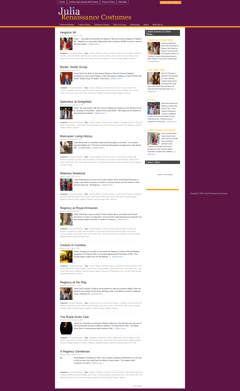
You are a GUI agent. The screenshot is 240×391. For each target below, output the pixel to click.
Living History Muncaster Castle (109, 162)
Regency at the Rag (73, 282)
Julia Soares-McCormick (93, 58)
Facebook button (229, 3)
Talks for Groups (119, 25)
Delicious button (207, 3)
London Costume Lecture (75, 308)
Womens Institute (75, 274)
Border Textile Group (73, 67)
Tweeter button (233, 3)
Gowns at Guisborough (160, 40)
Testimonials (135, 25)
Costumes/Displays (66, 25)
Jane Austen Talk (77, 58)
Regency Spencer (129, 58)
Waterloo (113, 199)
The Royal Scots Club (74, 317)
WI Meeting (64, 274)
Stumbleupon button (194, 3)
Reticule (119, 343)
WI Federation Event (116, 271)
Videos (146, 25)
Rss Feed (237, 3)
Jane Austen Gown (106, 125)
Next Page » (138, 386)
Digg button (202, 3)
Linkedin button (216, 3)
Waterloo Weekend (72, 173)
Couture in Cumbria (73, 245)
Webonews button (211, 3)
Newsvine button (189, 3)
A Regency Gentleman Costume (100, 338)
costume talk (131, 88)
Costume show (120, 53)
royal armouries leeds (101, 199)
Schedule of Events (101, 25)
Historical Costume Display (101, 56)
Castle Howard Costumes (162, 130)
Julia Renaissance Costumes (95, 14)
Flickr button (198, 3)
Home (62, 2)
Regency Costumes (80, 343)
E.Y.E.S (152, 100)
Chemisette (117, 338)
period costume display (128, 197)
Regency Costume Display (112, 58)
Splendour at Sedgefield (76, 101)
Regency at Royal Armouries (79, 208)
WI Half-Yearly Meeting (133, 271)
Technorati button (224, 3)
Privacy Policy (108, 2)
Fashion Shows (84, 25)
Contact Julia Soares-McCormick (83, 2)
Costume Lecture (108, 53)
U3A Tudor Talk (156, 70)
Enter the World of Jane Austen (79, 56)
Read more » (95, 44)
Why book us (157, 25)
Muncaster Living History (76, 136)
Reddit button (220, 3)
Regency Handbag (95, 343)
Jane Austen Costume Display (123, 56)
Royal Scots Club (129, 343)
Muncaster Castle (128, 162)
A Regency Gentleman (75, 351)
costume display (95, 53)
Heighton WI (68, 32)
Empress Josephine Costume (70, 90)
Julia (67, 35)
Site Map (122, 2)
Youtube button (185, 3)
